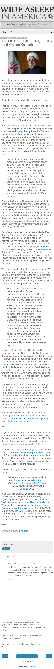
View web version (27, 661)
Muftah (24, 531)
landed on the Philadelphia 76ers (26, 452)
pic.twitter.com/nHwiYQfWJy (32, 483)
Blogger (32, 666)
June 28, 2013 (27, 489)
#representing (25, 480)
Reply (10, 579)
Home (27, 656)
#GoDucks (13, 483)
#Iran (34, 480)
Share (6, 549)
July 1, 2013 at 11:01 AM (24, 563)
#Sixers (41, 480)
